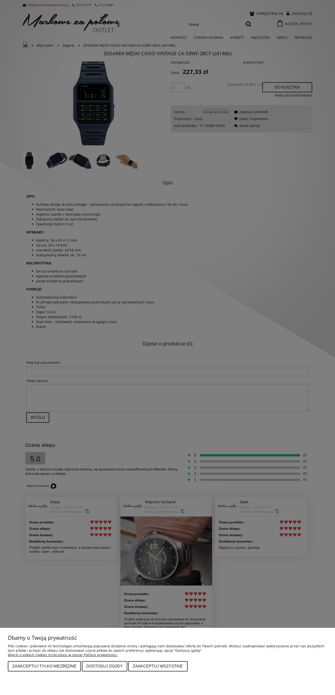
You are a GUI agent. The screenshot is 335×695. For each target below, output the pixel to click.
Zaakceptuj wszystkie (158, 666)
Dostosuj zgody (104, 666)
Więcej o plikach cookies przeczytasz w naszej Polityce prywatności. (63, 655)
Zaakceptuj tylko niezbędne (44, 666)
